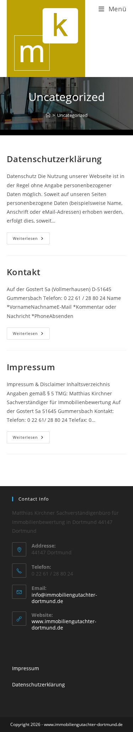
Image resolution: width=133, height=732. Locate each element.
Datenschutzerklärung (54, 159)
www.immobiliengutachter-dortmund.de (64, 624)
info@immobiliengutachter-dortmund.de (64, 597)
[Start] (48, 115)
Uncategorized (72, 115)
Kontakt (23, 272)
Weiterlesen (31, 236)
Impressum (31, 367)
